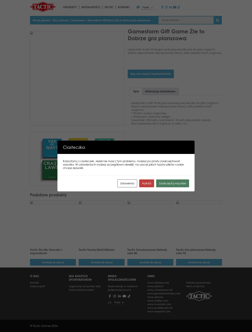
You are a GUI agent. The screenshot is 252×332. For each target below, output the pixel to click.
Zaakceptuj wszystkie (172, 183)
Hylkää (146, 183)
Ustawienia (127, 183)
